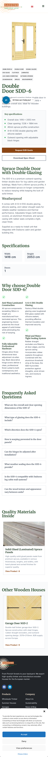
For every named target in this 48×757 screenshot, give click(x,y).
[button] (44, 711)
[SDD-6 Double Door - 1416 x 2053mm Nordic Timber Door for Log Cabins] (24, 41)
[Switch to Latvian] (32, 6)
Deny (24, 741)
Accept (24, 734)
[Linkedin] (10, 687)
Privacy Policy (23, 754)
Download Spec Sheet (24, 158)
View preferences (24, 748)
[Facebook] (4, 687)
